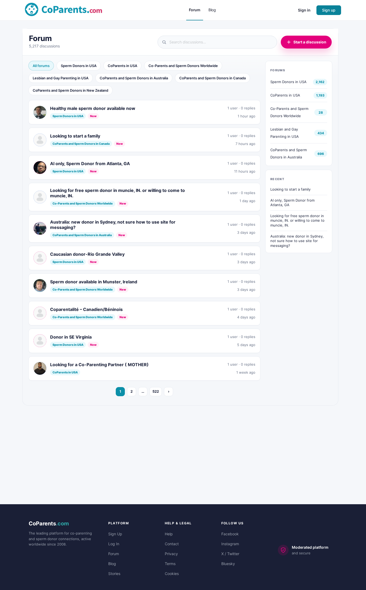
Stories (114, 573)
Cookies (172, 573)
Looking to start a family (290, 189)
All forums (41, 66)
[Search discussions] (217, 42)
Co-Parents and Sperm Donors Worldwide (183, 66)
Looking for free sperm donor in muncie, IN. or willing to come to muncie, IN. (297, 220)
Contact (172, 543)
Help (169, 534)
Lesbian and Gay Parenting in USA (60, 78)
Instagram (230, 543)
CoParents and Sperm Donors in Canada (212, 78)
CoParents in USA (122, 66)
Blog (112, 563)
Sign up (328, 10)
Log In (113, 543)
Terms (170, 563)
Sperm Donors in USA (78, 66)
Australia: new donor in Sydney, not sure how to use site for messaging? (297, 241)
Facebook (230, 534)
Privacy (171, 553)
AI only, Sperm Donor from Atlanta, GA (292, 202)
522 (155, 391)
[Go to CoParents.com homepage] (63, 10)
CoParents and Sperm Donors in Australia (134, 78)
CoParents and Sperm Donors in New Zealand (70, 90)
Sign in (304, 10)
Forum (113, 553)
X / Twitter (230, 553)
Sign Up (115, 534)
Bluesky (228, 563)
